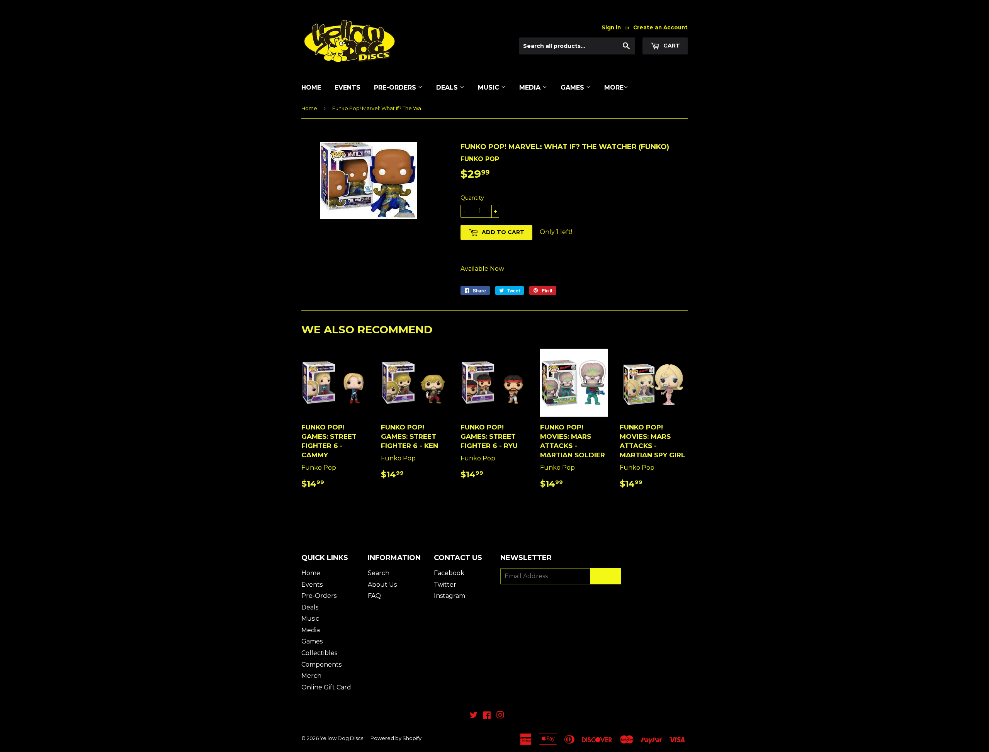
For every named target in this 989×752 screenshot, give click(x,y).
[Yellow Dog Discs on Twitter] (474, 716)
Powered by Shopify (395, 738)
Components (321, 664)
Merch (311, 675)
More (614, 87)
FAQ (374, 595)
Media (530, 87)
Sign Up (605, 576)
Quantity (472, 197)
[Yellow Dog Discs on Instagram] (500, 716)
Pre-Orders (396, 87)
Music (489, 87)
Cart (671, 45)
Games (573, 87)
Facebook (449, 573)
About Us (382, 584)
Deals (448, 87)
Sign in (611, 27)
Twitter (445, 584)
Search (378, 573)
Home (311, 87)
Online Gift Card (326, 687)
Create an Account (660, 27)
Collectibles (319, 653)
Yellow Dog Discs (341, 738)
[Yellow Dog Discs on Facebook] (487, 716)
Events (347, 87)
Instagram (449, 595)
